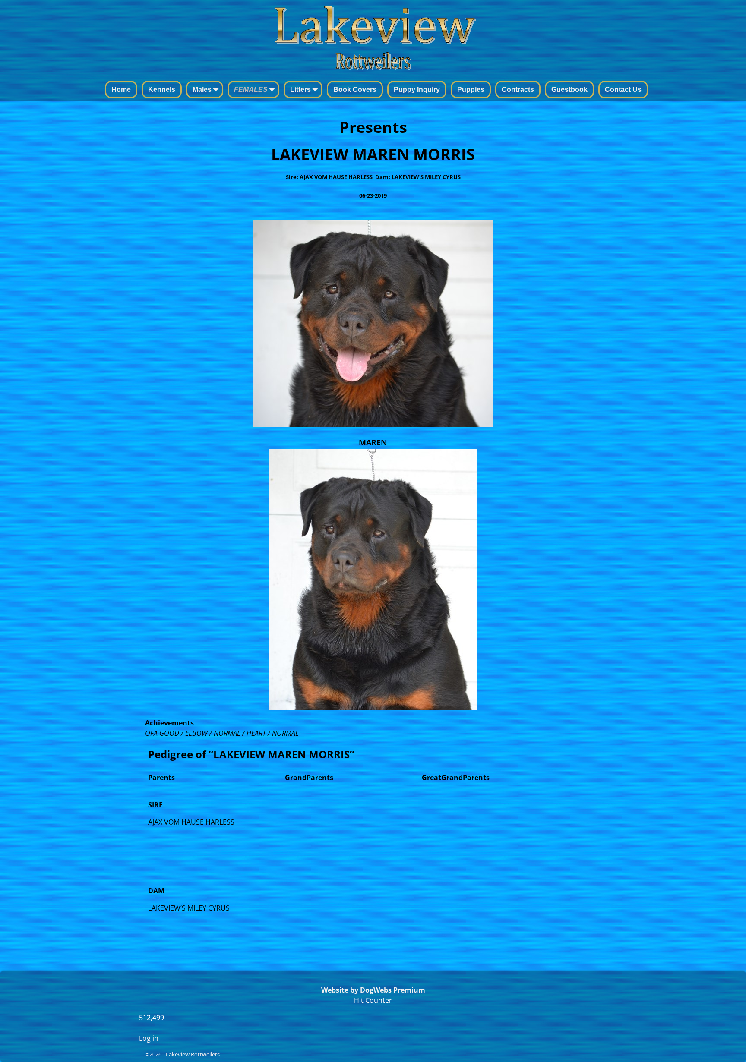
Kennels (161, 89)
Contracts (518, 89)
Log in (148, 1038)
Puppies (470, 89)
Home (121, 89)
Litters (300, 89)
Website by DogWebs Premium (373, 990)
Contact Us (623, 89)
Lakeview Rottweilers (193, 1054)
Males (202, 89)
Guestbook (569, 89)
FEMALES (251, 89)
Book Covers (354, 89)
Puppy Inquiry (417, 89)
